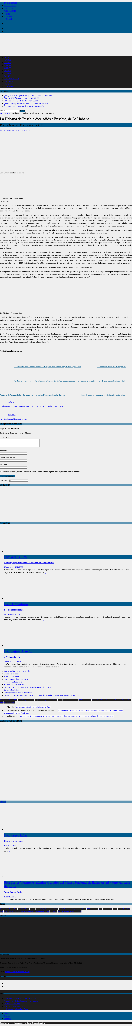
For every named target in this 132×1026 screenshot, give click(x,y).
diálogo (44, 700)
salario (129, 700)
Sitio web (3, 464)
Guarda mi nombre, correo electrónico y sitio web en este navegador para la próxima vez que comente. (41, 471)
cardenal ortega (22, 700)
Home (6, 1013)
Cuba (36, 700)
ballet (15, 909)
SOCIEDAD (8, 65)
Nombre (3, 450)
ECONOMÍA (8, 73)
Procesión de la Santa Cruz (14, 682)
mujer (1, 911)
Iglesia (69, 700)
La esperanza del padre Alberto (16, 679)
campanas (32, 909)
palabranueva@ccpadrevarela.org (18, 971)
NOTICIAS (7, 60)
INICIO (6, 57)
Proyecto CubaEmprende (13, 1006)
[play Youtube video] (66, 761)
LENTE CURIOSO (10, 86)
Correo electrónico (7, 457)
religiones (124, 700)
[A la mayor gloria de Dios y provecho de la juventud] (21, 551)
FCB (88, 909)
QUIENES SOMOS (10, 3)
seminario (67, 911)
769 (19, 614)
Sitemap (7, 1016)
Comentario (4, 437)
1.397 (21, 567)
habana (60, 700)
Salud (1, 702)
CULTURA (7, 68)
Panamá (103, 700)
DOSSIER (7, 76)
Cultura (3, 802)
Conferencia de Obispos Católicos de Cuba (20, 998)
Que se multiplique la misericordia (17, 671)
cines (49, 909)
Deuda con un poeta (11, 673)
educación (50, 700)
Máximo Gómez (96, 700)
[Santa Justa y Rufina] (21, 877)
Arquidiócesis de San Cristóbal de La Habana (21, 1001)
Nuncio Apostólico (18, 911)
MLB (128, 909)
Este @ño (4, 480)
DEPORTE (7, 70)
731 (20, 661)
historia (64, 700)
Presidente (118, 700)
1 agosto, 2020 (5, 130)
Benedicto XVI (22, 909)
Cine (46, 909)
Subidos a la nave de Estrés (14, 684)
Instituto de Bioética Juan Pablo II (16, 1009)
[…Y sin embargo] (21, 645)
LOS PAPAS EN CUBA (11, 78)
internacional (74, 700)
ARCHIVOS (8, 84)
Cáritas (40, 700)
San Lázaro (7, 702)
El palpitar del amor (11, 676)
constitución (30, 700)
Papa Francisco (110, 700)
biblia (15, 700)
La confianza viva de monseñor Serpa (18, 692)
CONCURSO (8, 81)
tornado (12, 702)
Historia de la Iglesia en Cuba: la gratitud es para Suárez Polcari (28, 687)
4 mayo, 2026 (9, 896)
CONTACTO (8, 8)
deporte (68, 909)
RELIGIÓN (7, 62)
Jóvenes (83, 700)
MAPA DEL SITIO (10, 5)
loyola (125, 909)
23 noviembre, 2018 (11, 567)
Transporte (78, 911)
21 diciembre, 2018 (11, 614)
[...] (46, 572)
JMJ (80, 700)
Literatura (88, 700)
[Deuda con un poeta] (21, 829)
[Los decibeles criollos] (14, 598)
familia (55, 700)
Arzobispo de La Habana (7, 700)
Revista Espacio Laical (12, 1003)
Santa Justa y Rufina (11, 690)
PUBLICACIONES (10, 11)
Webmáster (16, 130)
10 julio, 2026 (9, 845)
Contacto (7, 1018)
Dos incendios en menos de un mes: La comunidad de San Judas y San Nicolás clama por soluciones (41, 695)
